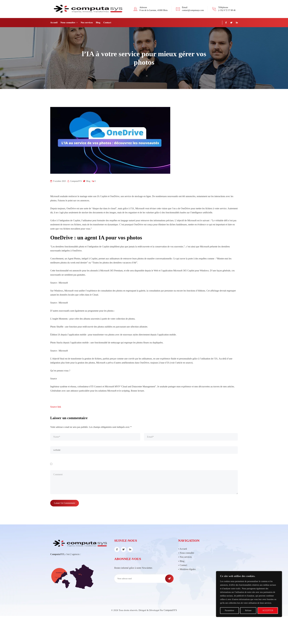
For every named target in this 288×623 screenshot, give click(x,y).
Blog (98, 22)
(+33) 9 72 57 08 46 (227, 10)
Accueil (53, 22)
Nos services (87, 22)
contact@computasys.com (193, 10)
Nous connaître (67, 22)
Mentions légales (188, 569)
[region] (249, 594)
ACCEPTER (267, 610)
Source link (55, 406)
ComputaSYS (170, 610)
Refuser (248, 610)
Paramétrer (229, 610)
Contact (107, 22)
